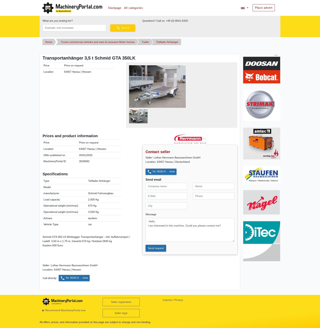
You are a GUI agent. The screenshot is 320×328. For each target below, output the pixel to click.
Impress (167, 299)
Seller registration (121, 301)
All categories (133, 7)
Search (123, 28)
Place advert (263, 7)
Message (151, 214)
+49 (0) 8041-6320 (177, 20)
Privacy (178, 299)
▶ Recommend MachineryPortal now (64, 310)
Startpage (114, 7)
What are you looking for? (58, 20)
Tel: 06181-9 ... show (161, 172)
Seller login (121, 313)
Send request (156, 248)
